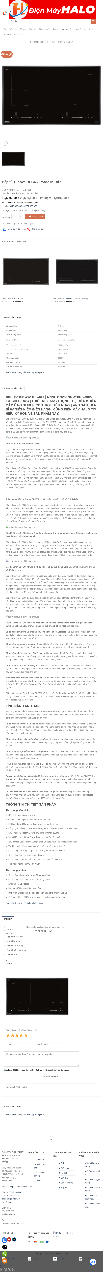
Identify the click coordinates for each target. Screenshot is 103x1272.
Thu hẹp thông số (35, 372)
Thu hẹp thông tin (33, 903)
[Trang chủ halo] (4, 13)
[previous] (2, 277)
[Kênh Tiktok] (2, 1270)
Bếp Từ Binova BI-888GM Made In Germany (70, 299)
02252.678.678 (30, 206)
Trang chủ (38, 42)
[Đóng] (1, 1266)
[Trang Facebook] (6, 1270)
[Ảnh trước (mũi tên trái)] (2, 1142)
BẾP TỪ (51, 42)
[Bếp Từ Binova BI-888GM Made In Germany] (77, 271)
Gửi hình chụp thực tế (28, 1070)
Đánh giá (8, 919)
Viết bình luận (44, 931)
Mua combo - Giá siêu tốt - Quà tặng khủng (20, 202)
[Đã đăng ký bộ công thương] (64, 1236)
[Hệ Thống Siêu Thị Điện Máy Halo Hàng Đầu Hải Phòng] (52, 9)
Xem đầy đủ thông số (15, 372)
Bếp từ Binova (65, 42)
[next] (101, 277)
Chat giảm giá (13, 229)
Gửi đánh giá (50, 1076)
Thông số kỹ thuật (13, 318)
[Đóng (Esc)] (2, 1131)
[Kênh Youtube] (10, 1270)
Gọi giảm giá (37, 229)
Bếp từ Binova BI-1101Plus (12, 299)
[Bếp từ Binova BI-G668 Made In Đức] (51, 96)
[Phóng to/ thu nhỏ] (9, 1131)
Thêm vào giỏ (35, 217)
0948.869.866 (16, 206)
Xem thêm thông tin (14, 903)
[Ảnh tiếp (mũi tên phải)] (9, 1142)
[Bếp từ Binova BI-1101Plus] (26, 271)
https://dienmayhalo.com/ (21, 1186)
